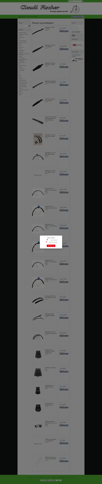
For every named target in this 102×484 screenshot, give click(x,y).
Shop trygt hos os (51, 245)
